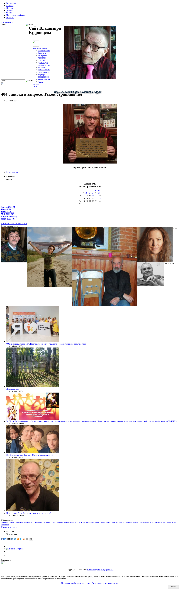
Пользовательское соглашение (105, 583)
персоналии (43, 72)
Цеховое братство (51, 522)
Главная (9, 5)
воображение (44, 51)
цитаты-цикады (155, 522)
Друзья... (10, 10)
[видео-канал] (3, 85)
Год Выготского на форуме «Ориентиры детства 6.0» (30, 455)
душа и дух (43, 62)
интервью (42, 55)
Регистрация (12, 172)
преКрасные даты (119, 522)
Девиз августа (12, 389)
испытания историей (90, 522)
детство (41, 60)
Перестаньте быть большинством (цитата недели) (28, 513)
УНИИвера (37, 522)
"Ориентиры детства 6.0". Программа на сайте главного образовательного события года (46, 344)
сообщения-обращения (137, 522)
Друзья (36, 84)
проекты (42, 58)
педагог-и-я (105, 522)
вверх (173, 587)
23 (99, 198)
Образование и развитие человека (16, 522)
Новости (10, 8)
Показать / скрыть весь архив (14, 223)
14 (93, 195)
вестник (41, 67)
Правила (10, 17)
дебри (40, 81)
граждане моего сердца (69, 522)
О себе (9, 13)
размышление (44, 70)
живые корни (44, 65)
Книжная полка (40, 48)
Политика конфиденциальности (75, 583)
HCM (35, 86)
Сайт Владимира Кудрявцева (100, 569)
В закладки (11, 3)
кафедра (41, 74)
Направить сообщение (16, 15)
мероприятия (44, 79)
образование (43, 77)
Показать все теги (9, 527)
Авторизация (7, 22)
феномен (42, 53)
